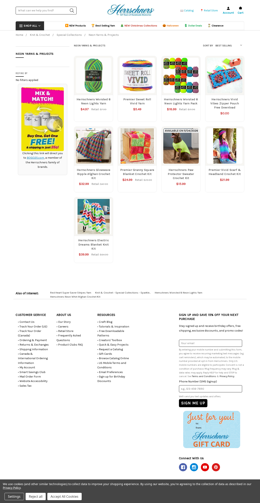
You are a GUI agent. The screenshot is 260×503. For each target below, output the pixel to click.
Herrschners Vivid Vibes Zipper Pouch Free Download (224, 103)
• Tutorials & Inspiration (113, 326)
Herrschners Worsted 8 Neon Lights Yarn (178, 292)
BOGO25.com (35, 157)
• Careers (62, 326)
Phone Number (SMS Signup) (198, 381)
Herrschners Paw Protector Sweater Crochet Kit (181, 174)
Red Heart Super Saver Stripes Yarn (70, 292)
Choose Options (93, 86)
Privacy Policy (227, 376)
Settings (14, 496)
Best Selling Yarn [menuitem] (103, 25)
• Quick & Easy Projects (113, 344)
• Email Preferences (110, 372)
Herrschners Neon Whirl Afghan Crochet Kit (75, 296)
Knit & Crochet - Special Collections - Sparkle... (123, 292)
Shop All (30, 25)
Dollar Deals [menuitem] (193, 25)
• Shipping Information (33, 349)
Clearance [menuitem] (215, 25)
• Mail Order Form (29, 376)
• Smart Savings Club (32, 372)
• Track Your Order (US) (32, 326)
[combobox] (46, 10)
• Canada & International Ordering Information (33, 358)
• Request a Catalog (110, 349)
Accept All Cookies (64, 496)
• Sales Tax (24, 385)
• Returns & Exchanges (33, 344)
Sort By (208, 45)
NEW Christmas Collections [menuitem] (138, 25)
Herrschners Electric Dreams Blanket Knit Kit (93, 244)
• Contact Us (26, 322)
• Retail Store (64, 331)
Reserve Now (181, 157)
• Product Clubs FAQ (69, 344)
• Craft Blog (104, 322)
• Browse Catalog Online (113, 358)
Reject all (35, 496)
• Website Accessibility (33, 381)
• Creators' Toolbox (109, 340)
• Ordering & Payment (32, 340)
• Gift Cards (104, 354)
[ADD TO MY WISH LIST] (105, 69)
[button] (211, 429)
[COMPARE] (105, 63)
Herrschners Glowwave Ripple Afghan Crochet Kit (93, 174)
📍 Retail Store (209, 10)
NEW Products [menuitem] (75, 25)
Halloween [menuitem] (170, 25)
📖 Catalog (187, 10)
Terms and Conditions (204, 376)
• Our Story (63, 322)
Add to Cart (224, 86)
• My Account (26, 367)
